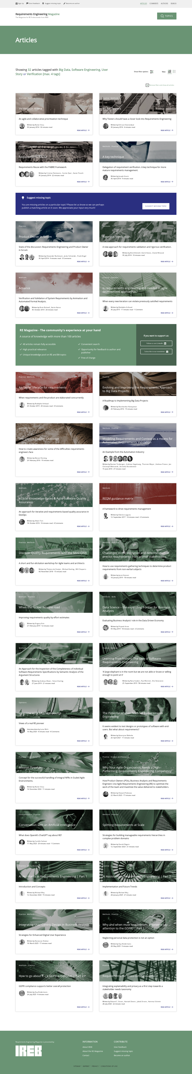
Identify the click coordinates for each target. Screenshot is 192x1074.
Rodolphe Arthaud (125, 307)
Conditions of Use (109, 1066)
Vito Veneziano (157, 681)
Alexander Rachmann (54, 256)
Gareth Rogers (124, 844)
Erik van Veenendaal (126, 125)
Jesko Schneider (70, 256)
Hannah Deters (130, 1001)
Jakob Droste (142, 1001)
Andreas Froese (162, 464)
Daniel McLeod (158, 253)
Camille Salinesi (41, 841)
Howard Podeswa (125, 793)
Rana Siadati (135, 681)
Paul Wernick (146, 681)
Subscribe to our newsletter (154, 351)
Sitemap (77, 1066)
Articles (143, 3)
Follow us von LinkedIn (155, 343)
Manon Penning (41, 458)
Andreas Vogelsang (133, 464)
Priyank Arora (124, 626)
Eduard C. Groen (116, 1001)
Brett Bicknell (135, 253)
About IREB (87, 1047)
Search (173, 3)
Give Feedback (120, 1047)
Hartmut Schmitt (154, 1001)
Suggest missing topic (156, 206)
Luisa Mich (44, 729)
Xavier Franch (78, 173)
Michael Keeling (68, 569)
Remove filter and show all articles (161, 85)
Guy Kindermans (125, 944)
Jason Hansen (124, 575)
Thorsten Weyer (148, 464)
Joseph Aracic (124, 176)
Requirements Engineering (38, 15)
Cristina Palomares (54, 173)
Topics (168, 16)
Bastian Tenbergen (117, 464)
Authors (164, 3)
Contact (86, 1055)
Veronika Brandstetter (128, 466)
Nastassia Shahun (42, 941)
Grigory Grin (39, 623)
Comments (154, 3)
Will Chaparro (81, 569)
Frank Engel (81, 256)
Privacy (95, 1066)
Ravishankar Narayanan (128, 407)
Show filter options (141, 71)
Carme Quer (67, 173)
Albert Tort (39, 521)
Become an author (122, 1055)
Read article (82, 130)
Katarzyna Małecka (126, 735)
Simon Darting (57, 681)
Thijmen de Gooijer (54, 569)
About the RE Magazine (93, 1051)
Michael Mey (40, 892)
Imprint (86, 1066)
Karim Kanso (147, 253)
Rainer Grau (39, 125)
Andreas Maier (45, 681)
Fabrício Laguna (125, 515)
